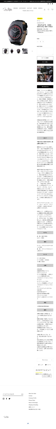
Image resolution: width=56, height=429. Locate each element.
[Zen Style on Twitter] (9, 399)
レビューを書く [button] (47, 376)
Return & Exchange (33, 402)
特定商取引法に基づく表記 (35, 409)
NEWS (35, 8)
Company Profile (32, 398)
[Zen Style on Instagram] (3, 399)
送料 (38, 30)
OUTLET (29, 8)
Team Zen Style (28, 10)
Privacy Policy (32, 400)
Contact (30, 395)
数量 (38, 38)
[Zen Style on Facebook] (6, 399)
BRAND (16, 8)
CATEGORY (22, 8)
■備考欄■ (39, 46)
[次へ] (31, 51)
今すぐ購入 (45, 61)
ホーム (38, 20)
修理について (32, 407)
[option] (28, 1)
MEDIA (40, 8)
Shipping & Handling (33, 404)
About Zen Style (32, 393)
